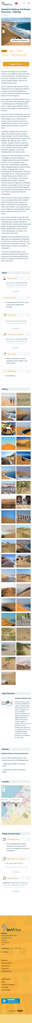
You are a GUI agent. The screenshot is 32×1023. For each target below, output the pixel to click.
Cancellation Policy (13, 839)
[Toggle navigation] (29, 3)
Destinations (5, 966)
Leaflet (28, 824)
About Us (4, 960)
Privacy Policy (5, 990)
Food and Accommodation (15, 334)
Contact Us (5, 968)
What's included (12, 278)
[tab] (16, 278)
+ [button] (3, 788)
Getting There (11, 315)
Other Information (12, 878)
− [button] (3, 790)
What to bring (11, 354)
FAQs (3, 982)
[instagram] (3, 952)
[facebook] (1, 952)
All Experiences (6, 971)
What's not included (10, 298)
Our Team (4, 987)
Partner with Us (6, 963)
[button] (3, 31)
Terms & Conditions (8, 985)
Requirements (11, 371)
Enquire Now (16, 64)
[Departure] (4, 805)
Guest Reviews (6, 979)
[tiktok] (7, 952)
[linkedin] (5, 952)
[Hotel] (16, 805)
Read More (16, 291)
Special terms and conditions (16, 859)
